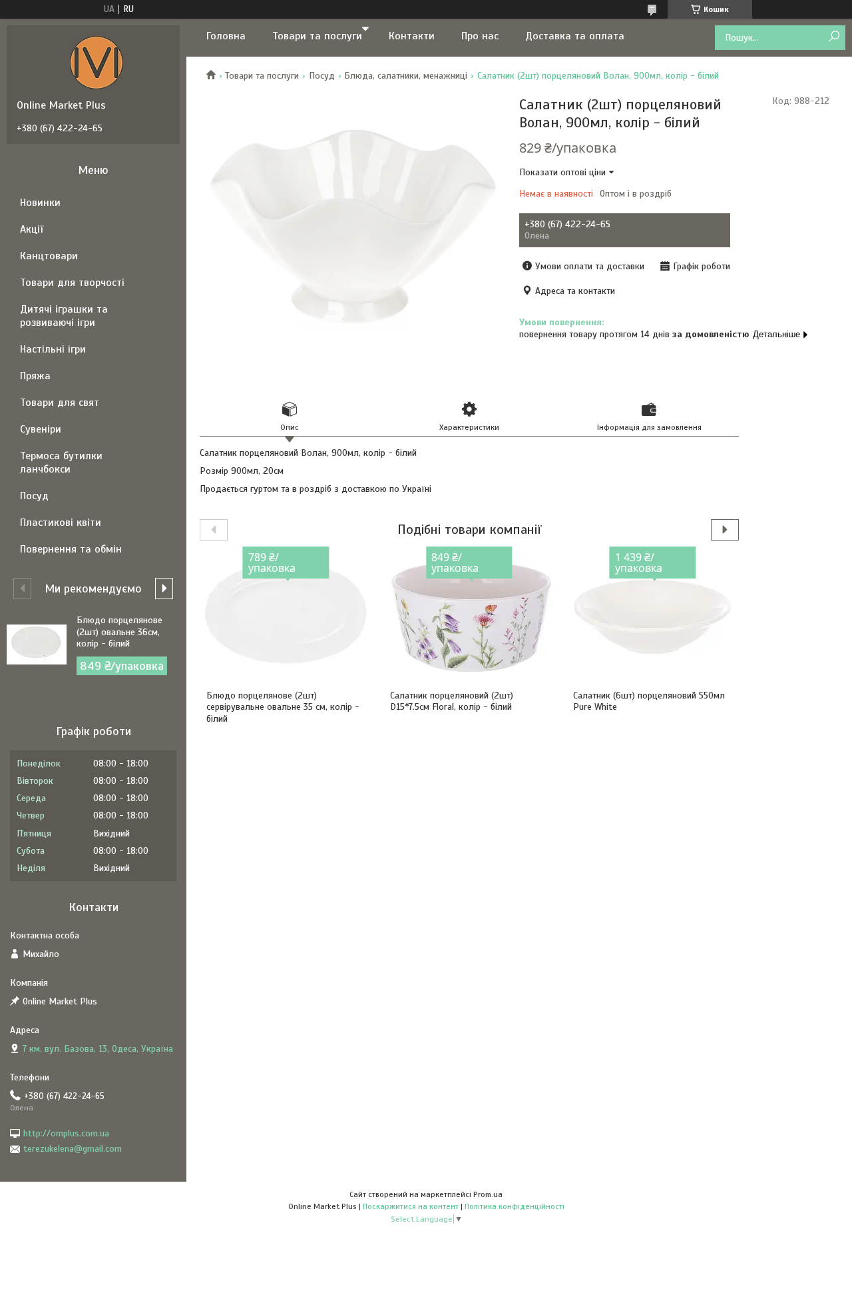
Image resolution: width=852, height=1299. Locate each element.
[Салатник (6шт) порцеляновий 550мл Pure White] (652, 616)
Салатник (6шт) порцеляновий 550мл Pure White (649, 701)
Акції (31, 229)
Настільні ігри (53, 349)
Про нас (480, 36)
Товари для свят (59, 402)
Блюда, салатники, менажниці (405, 75)
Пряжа (35, 376)
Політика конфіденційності (514, 1206)
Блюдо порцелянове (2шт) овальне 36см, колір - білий (119, 632)
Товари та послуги (317, 36)
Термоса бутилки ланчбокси (61, 462)
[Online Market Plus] (96, 62)
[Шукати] (833, 37)
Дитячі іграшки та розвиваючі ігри (64, 316)
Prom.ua (488, 1194)
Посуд (322, 75)
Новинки (40, 202)
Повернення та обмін (71, 549)
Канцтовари (49, 256)
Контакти (412, 36)
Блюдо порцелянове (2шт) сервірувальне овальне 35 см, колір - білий (282, 707)
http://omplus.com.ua (66, 1133)
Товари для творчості (72, 282)
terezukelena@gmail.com (72, 1148)
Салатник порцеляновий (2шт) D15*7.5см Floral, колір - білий (451, 701)
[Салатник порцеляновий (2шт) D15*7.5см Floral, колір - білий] (469, 616)
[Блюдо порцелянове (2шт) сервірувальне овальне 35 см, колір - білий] (286, 616)
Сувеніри (40, 429)
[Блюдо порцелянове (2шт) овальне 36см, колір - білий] (37, 644)
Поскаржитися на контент (411, 1206)
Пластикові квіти (60, 522)
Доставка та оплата (574, 36)
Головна (226, 36)
